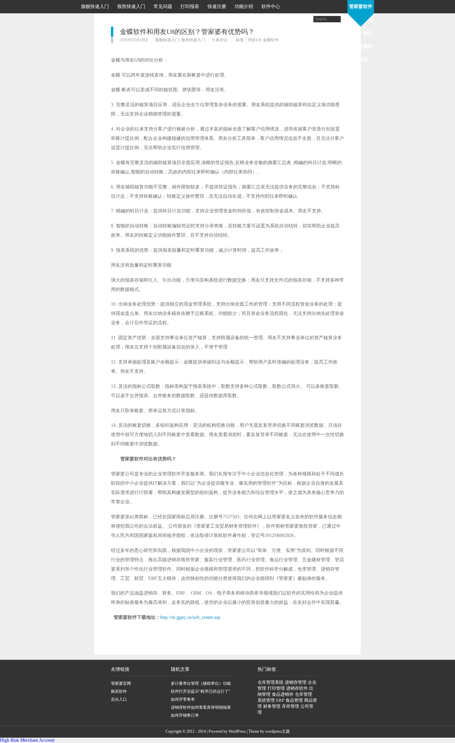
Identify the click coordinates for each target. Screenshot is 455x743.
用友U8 (254, 40)
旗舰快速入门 (95, 6)
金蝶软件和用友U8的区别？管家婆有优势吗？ (187, 31)
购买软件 (119, 691)
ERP (280, 700)
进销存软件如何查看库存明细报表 (201, 707)
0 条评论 (220, 40)
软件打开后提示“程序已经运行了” (200, 691)
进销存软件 (297, 688)
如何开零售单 (183, 699)
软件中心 (270, 6)
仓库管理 (303, 694)
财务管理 (271, 706)
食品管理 (294, 700)
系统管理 (266, 700)
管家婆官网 (121, 683)
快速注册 (217, 6)
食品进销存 (282, 694)
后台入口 (119, 699)
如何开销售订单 (185, 715)
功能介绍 (243, 6)
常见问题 (163, 6)
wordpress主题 (277, 731)
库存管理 (290, 706)
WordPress (237, 731)
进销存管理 (295, 682)
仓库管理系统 (270, 682)
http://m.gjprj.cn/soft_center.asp (190, 617)
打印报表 (190, 6)
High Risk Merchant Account (27, 740)
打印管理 (276, 688)
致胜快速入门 (131, 6)
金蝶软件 (271, 40)
